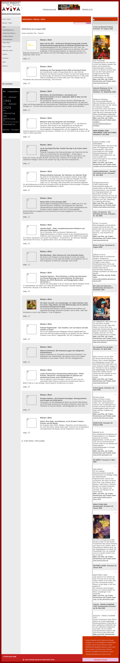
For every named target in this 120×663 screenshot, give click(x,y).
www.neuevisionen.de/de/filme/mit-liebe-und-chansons (105, 341)
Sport (4, 62)
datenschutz (46, 659)
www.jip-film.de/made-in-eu (102, 455)
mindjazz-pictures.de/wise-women (105, 166)
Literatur (4, 54)
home (52, 659)
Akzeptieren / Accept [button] (100, 659)
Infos (4, 27)
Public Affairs (6, 42)
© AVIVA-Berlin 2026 (9, 656)
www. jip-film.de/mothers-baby (103, 599)
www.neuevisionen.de (100, 83)
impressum (38, 659)
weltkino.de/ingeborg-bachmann (104, 207)
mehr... (25, 58)
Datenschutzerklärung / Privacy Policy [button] (98, 654)
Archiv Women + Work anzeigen (34, 441)
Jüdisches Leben (7, 50)
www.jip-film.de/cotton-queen (103, 418)
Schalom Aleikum (7, 36)
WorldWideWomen (8, 30)
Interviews (5, 58)
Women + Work (7, 23)
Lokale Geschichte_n (8, 33)
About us (5, 66)
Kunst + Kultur (6, 46)
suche (27, 659)
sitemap (31, 659)
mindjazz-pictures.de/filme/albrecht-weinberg (102, 123)
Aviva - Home (6, 19)
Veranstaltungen (7, 39)
